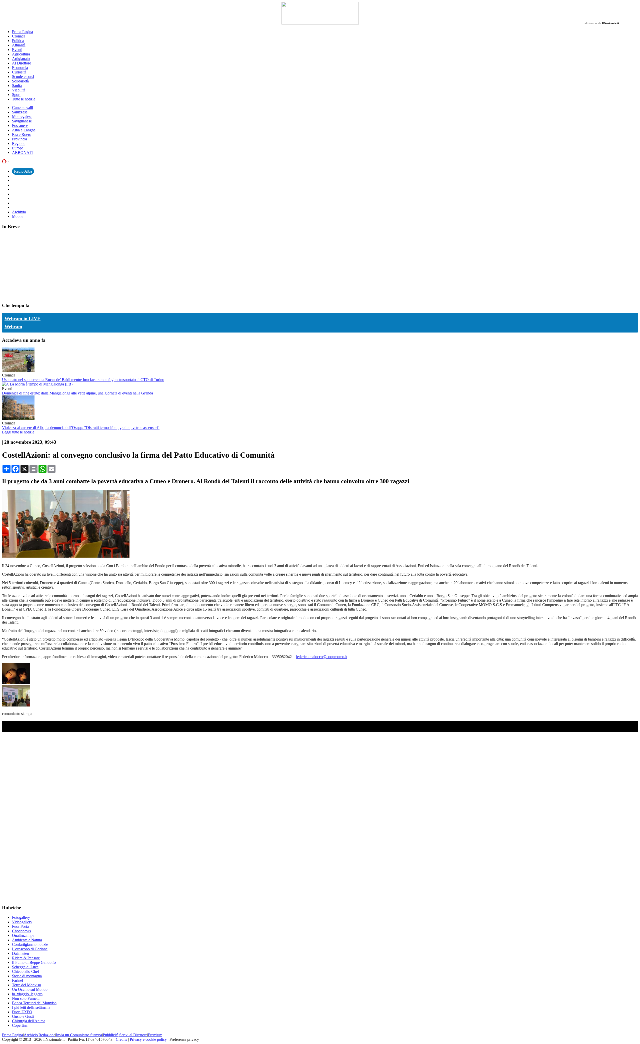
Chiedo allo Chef (25, 971)
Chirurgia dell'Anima (28, 1021)
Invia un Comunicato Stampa (79, 1035)
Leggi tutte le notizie (18, 432)
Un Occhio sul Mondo (30, 989)
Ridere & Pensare (26, 958)
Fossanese (20, 125)
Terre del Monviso (26, 985)
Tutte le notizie (23, 99)
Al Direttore (21, 63)
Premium (155, 1035)
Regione (18, 143)
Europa (18, 148)
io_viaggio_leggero (27, 994)
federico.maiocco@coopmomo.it (321, 657)
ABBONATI (22, 152)
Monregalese (22, 116)
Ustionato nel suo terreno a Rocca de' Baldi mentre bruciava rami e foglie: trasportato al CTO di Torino (83, 379)
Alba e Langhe (24, 130)
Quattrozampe (23, 935)
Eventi (17, 49)
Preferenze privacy (184, 1039)
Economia (20, 67)
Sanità (17, 85)
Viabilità (18, 90)
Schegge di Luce (25, 967)
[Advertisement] (39, 265)
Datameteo (20, 953)
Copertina (20, 1025)
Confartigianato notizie (30, 944)
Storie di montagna (27, 976)
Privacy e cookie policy (148, 1039)
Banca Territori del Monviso (34, 1003)
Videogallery (22, 922)
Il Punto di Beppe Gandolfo (34, 962)
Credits (121, 1039)
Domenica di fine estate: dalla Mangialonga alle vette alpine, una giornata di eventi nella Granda (77, 393)
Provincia (19, 139)
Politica (18, 40)
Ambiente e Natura (27, 940)
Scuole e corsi (23, 76)
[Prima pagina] (4, 162)
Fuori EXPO (22, 1012)
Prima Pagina (22, 31)
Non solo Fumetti (26, 998)
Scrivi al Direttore (133, 1035)
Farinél (17, 980)
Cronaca (18, 36)
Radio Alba (23, 171)
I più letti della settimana (31, 1007)
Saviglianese (22, 121)
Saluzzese (20, 112)
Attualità (19, 45)
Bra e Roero (21, 134)
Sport (16, 94)
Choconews (21, 931)
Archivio (19, 212)
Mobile (17, 216)
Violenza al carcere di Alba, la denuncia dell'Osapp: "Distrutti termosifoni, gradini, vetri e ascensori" (81, 427)
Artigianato (21, 58)
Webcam (13, 326)
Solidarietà (20, 81)
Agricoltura (21, 54)
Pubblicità (110, 1035)
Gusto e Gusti (23, 1016)
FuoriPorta (20, 926)
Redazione (46, 1035)
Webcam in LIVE (22, 318)
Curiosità (19, 72)
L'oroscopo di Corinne (30, 949)
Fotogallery (21, 917)
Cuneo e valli (22, 107)
